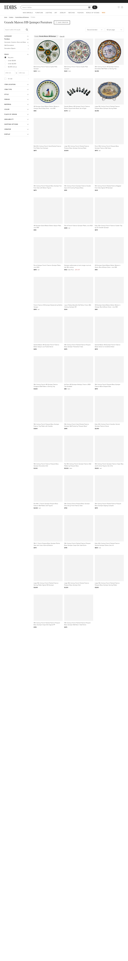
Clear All (62, 36)
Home (5, 17)
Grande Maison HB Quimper (22, 17)
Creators (11, 17)
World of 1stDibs (92, 13)
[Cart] (122, 7)
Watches (71, 13)
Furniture (39, 13)
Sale (103, 13)
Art (56, 13)
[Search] (27, 30)
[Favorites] (119, 7)
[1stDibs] (10, 7)
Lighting (49, 13)
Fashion (80, 13)
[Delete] (57, 36)
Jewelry (63, 13)
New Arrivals (28, 13)
